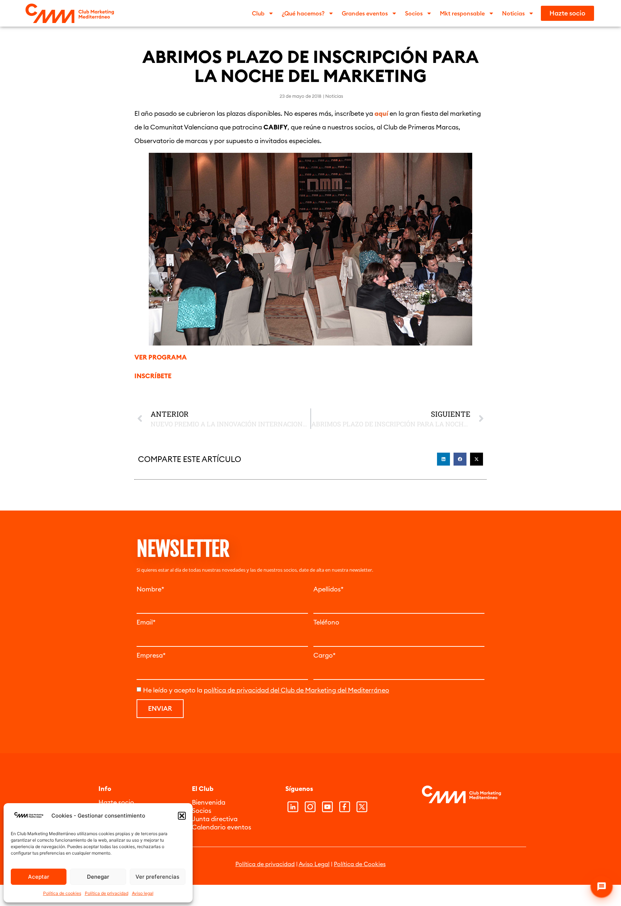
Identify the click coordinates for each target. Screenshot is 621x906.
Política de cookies (62, 893)
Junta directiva (215, 819)
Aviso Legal (314, 864)
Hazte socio (116, 802)
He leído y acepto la (266, 690)
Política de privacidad (106, 893)
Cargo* (324, 655)
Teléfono (326, 622)
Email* (146, 622)
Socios (201, 810)
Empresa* (151, 655)
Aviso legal (142, 893)
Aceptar (38, 876)
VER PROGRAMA (160, 357)
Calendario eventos (221, 827)
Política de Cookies (360, 864)
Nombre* (150, 589)
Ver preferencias (157, 876)
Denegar (98, 876)
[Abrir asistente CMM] (601, 886)
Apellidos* (328, 589)
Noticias (334, 96)
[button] (181, 815)
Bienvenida (208, 802)
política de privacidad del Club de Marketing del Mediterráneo (296, 690)
